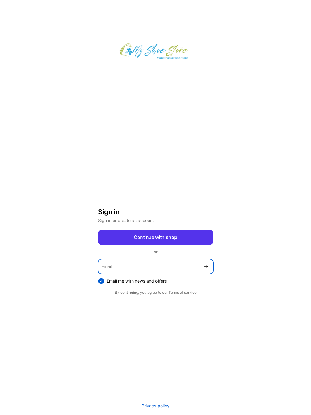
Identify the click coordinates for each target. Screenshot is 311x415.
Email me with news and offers (137, 280)
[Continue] (206, 266)
